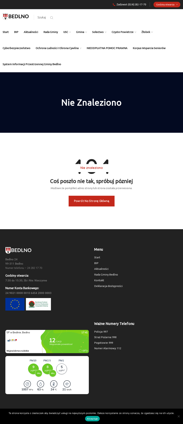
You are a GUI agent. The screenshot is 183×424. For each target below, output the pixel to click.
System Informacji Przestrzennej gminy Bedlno (32, 64)
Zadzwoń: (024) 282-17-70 (131, 4)
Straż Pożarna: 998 (105, 337)
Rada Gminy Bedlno (106, 274)
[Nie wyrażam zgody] (178, 416)
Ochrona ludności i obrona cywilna (57, 48)
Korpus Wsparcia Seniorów (149, 48)
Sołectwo (98, 31)
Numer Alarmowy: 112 (107, 348)
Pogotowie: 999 (103, 342)
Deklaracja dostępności (108, 285)
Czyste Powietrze (122, 31)
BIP (16, 31)
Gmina (80, 31)
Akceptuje (92, 418)
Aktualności (31, 31)
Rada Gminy (50, 31)
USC (65, 31)
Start (6, 31)
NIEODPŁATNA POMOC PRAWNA (107, 48)
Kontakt (99, 280)
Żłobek (146, 31)
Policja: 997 (101, 331)
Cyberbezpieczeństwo (16, 48)
